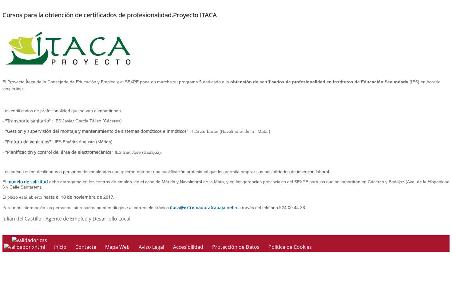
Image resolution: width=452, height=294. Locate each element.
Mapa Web (117, 247)
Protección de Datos (236, 247)
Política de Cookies (290, 247)
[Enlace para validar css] (29, 240)
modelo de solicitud (27, 182)
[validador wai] (25, 247)
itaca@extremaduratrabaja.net (201, 207)
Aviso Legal (151, 247)
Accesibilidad (188, 247)
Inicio (60, 247)
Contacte (85, 247)
